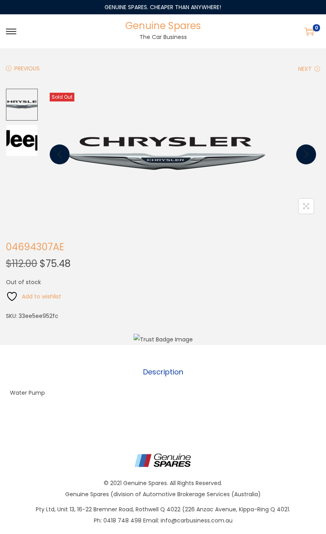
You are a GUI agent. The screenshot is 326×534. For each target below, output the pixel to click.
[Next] (306, 154)
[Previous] (60, 154)
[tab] (163, 372)
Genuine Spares (163, 25)
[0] (309, 31)
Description (163, 372)
